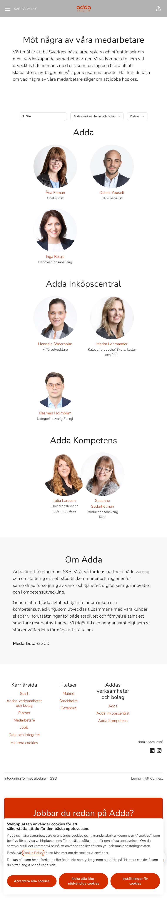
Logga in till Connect (147, 778)
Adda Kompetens (83, 440)
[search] (44, 116)
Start (24, 693)
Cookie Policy (33, 853)
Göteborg (68, 708)
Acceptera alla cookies (32, 881)
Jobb (24, 727)
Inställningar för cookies (135, 881)
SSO (53, 778)
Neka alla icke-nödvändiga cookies (83, 881)
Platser (24, 712)
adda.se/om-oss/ (150, 741)
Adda (83, 132)
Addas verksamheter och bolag (24, 703)
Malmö (68, 693)
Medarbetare (24, 720)
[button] (158, 9)
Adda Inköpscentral (83, 284)
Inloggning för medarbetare (25, 778)
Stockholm (68, 700)
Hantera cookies (24, 742)
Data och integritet (24, 734)
